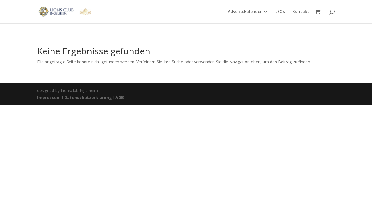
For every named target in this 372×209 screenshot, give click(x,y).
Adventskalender (245, 12)
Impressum (49, 97)
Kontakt (300, 12)
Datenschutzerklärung (88, 97)
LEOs (280, 12)
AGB (119, 97)
